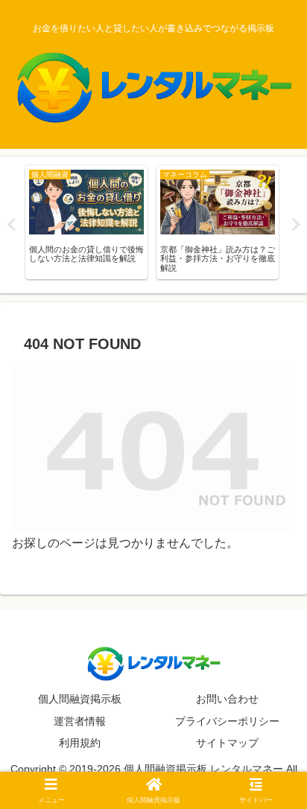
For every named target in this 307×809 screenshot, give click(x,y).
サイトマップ (227, 743)
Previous (11, 224)
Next (295, 224)
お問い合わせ (227, 699)
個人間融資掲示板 (79, 699)
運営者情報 (80, 721)
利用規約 (80, 743)
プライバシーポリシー (227, 721)
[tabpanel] (86, 222)
